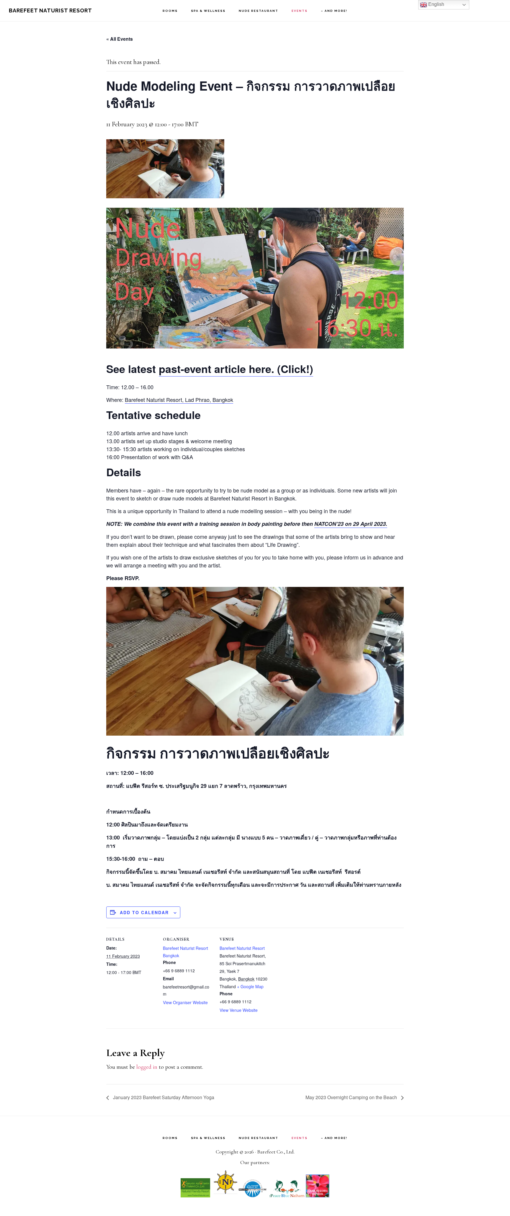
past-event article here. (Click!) (236, 368)
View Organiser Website (185, 1002)
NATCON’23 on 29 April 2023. (350, 524)
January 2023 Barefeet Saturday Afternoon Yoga (163, 1097)
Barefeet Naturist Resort (50, 10)
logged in (146, 1067)
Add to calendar (144, 912)
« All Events (119, 38)
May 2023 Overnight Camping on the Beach (351, 1097)
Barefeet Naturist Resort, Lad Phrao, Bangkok (179, 399)
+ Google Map (250, 986)
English (435, 4)
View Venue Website (239, 1010)
